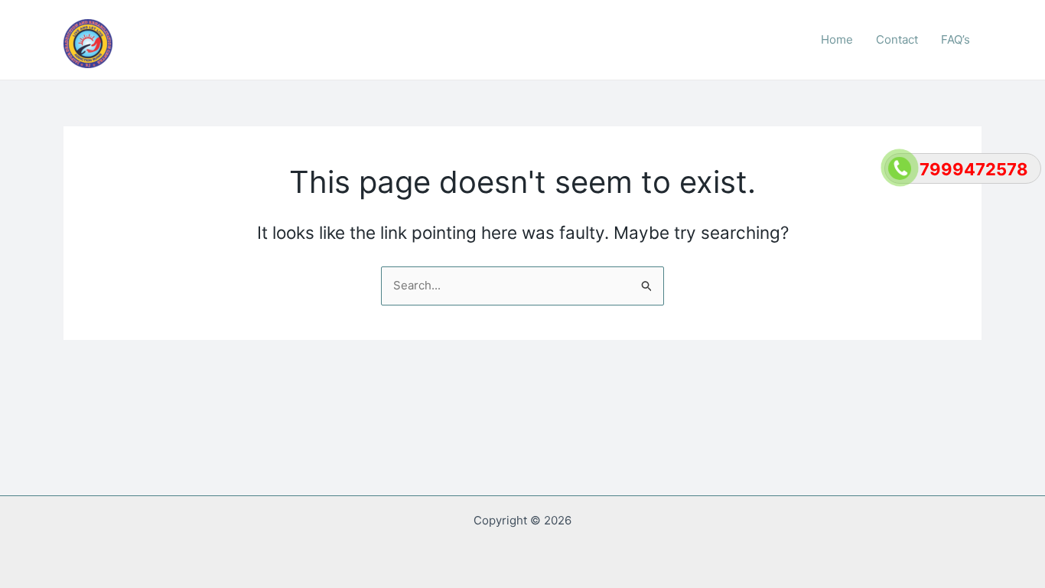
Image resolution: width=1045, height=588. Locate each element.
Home (837, 39)
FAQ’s (955, 39)
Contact (897, 39)
